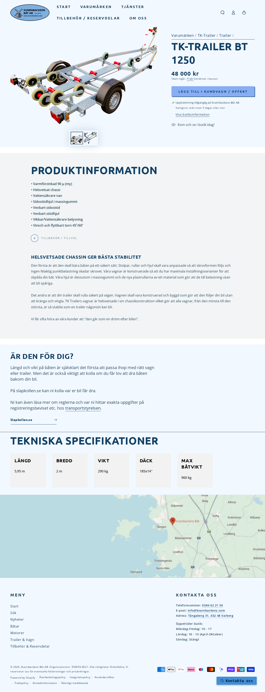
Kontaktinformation (45, 683)
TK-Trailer (207, 35)
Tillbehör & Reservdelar (30, 646)
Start (14, 606)
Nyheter (17, 619)
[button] (222, 12)
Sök (13, 613)
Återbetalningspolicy (52, 677)
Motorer (17, 633)
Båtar (14, 626)
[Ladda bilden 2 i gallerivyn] (90, 138)
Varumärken (182, 35)
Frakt (190, 78)
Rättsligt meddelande (74, 683)
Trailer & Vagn (22, 639)
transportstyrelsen (83, 408)
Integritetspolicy (80, 677)
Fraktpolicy (22, 683)
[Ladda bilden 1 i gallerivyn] (77, 138)
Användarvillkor (104, 677)
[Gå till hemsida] (29, 12)
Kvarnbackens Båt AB (34, 667)
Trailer (225, 35)
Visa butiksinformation (193, 114)
